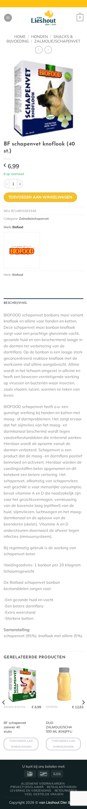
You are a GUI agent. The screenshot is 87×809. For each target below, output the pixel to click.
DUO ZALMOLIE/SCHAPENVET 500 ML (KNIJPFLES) (65, 727)
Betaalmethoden (62, 787)
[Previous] (4, 712)
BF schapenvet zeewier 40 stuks (15, 727)
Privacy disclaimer (27, 787)
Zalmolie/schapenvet (57, 41)
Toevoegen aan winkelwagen (40, 197)
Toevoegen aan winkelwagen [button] (21, 743)
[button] (8, 18)
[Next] (83, 712)
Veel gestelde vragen (44, 794)
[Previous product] (48, 49)
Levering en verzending (30, 790)
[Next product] (39, 49)
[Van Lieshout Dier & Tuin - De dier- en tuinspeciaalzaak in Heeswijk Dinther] (43, 18)
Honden (39, 36)
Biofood (17, 227)
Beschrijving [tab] (15, 303)
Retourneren (66, 790)
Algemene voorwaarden (43, 783)
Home (20, 36)
